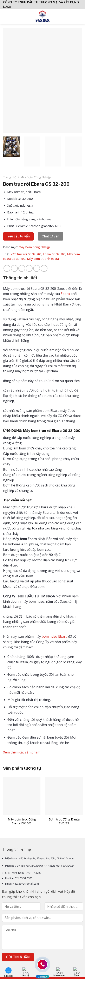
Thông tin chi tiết (20, 277)
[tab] (42, 277)
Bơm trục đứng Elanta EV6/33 (64, 821)
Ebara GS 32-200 (54, 254)
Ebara (65, 293)
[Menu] (5, 16)
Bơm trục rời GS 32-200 (25, 254)
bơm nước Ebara (54, 636)
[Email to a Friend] (29, 268)
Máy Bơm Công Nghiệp (36, 177)
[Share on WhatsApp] (7, 268)
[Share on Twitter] (21, 268)
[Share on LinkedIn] (44, 268)
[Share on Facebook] (14, 268)
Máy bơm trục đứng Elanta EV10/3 (22, 821)
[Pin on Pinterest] (36, 268)
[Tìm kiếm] (80, 16)
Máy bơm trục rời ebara (43, 259)
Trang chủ (9, 177)
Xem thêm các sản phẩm (22, 752)
